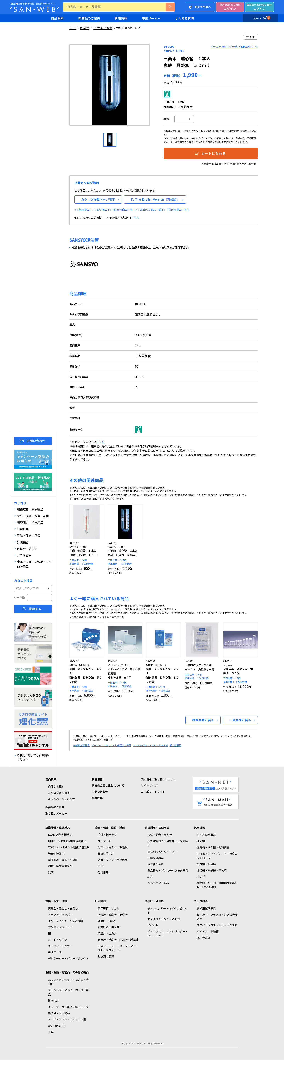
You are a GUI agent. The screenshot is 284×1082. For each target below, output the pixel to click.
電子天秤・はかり (108, 908)
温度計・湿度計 (107, 921)
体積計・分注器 (154, 901)
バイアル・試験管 (102, 28)
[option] (109, 86)
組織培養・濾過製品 (57, 827)
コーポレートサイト (153, 792)
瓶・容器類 (175, 745)
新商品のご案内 (89, 18)
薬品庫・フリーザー (60, 927)
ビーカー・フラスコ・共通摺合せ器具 (111, 745)
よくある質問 (184, 18)
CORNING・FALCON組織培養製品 (68, 847)
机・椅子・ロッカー (60, 946)
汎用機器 (199, 827)
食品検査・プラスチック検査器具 (167, 870)
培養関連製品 (56, 853)
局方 (150, 876)
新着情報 (121, 18)
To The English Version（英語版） (155, 199)
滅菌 (100, 866)
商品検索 (57, 18)
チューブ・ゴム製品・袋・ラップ (68, 1007)
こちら (135, 218)
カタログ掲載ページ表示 (98, 199)
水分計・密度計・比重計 (113, 914)
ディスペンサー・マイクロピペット (167, 910)
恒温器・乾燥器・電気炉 (212, 870)
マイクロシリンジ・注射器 (163, 919)
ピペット (152, 925)
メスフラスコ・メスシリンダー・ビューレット (167, 933)
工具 (51, 1032)
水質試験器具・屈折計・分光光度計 (167, 843)
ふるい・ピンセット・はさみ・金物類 (68, 982)
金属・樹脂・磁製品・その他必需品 (67, 972)
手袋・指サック (107, 835)
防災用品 (103, 872)
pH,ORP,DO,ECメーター (162, 852)
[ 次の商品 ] (102, 209)
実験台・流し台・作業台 (63, 908)
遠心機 (201, 841)
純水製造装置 (155, 864)
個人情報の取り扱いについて (158, 779)
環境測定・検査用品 (157, 827)
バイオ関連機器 (206, 835)
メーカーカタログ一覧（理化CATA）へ (234, 46)
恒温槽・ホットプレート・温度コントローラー (217, 856)
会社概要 (97, 798)
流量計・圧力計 (107, 933)
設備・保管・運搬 (56, 901)
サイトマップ (149, 785)
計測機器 (100, 901)
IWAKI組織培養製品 (60, 835)
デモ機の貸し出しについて (108, 785)
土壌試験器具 (155, 858)
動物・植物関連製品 (60, 866)
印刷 (252, 37)
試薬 (51, 872)
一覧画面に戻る (240, 720)
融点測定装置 (106, 956)
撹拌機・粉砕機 (206, 864)
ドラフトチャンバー (60, 914)
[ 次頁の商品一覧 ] (178, 209)
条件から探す (56, 786)
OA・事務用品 (56, 1026)
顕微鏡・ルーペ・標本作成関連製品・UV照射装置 (217, 885)
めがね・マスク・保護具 (113, 847)
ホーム (72, 28)
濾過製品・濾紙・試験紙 (63, 860)
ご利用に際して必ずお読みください (33, 757)
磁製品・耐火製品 (59, 1013)
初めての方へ (203, 7)
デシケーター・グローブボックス (68, 958)
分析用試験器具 (81, 745)
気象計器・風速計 (108, 927)
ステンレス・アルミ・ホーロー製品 (68, 992)
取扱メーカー (151, 18)
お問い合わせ (36, 440)
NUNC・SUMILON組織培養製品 (67, 841)
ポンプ (201, 876)
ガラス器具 (201, 901)
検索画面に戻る (203, 720)
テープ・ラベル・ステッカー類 (67, 1019)
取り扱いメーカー (56, 813)
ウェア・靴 (104, 841)
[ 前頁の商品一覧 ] (123, 209)
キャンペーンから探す (61, 799)
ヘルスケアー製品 (158, 883)
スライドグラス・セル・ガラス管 (150, 745)
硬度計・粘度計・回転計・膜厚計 (118, 940)
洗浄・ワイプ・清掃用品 (113, 860)
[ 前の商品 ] (84, 209)
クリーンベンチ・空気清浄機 (65, 921)
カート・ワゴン (57, 940)
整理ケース (54, 952)
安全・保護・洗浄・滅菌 (110, 827)
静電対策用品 (106, 853)
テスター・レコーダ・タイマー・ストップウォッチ (118, 948)
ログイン (230, 7)
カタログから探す (59, 793)
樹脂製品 (53, 1001)
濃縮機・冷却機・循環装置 (213, 847)
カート (261, 18)
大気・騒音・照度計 (159, 835)
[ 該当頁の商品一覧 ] (150, 209)
